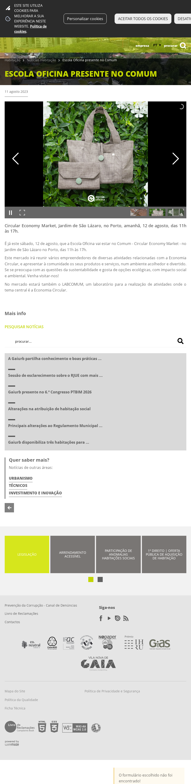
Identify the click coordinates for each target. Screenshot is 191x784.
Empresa (142, 45)
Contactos (12, 622)
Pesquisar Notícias (24, 326)
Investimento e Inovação (35, 493)
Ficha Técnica (15, 708)
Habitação (12, 60)
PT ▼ (157, 45)
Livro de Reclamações (21, 613)
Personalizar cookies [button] (85, 18)
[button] (138, 212)
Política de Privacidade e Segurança (112, 691)
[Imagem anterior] (15, 158)
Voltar (9, 507)
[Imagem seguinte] (175, 158)
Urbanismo (21, 478)
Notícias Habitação (41, 60)
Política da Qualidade (21, 700)
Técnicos (18, 485)
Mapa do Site (15, 691)
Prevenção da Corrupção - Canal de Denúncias (41, 605)
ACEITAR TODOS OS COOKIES (143, 18)
